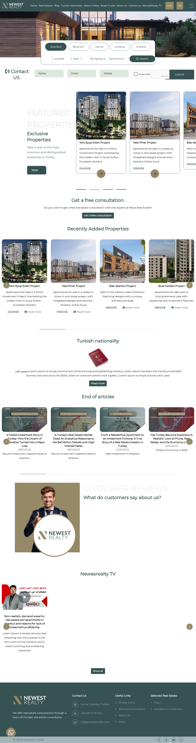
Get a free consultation (98, 215)
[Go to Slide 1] (81, 189)
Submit (179, 74)
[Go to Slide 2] (94, 189)
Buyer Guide (108, 5)
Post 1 (157, 702)
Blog (56, 5)
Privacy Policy (127, 702)
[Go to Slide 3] (108, 189)
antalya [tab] (120, 46)
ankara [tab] (141, 46)
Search (144, 58)
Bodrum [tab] (78, 46)
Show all (98, 671)
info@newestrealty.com (95, 722)
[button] (190, 285)
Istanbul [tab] (55, 46)
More (35, 170)
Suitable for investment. (168, 709)
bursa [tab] (99, 46)
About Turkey (91, 5)
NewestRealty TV (152, 5)
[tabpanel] (98, 59)
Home (33, 5)
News (122, 721)
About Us (122, 5)
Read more (45, 311)
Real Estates (46, 5)
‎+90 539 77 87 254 (91, 713)
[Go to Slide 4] (121, 189)
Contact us (135, 5)
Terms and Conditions (132, 709)
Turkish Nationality (71, 5)
